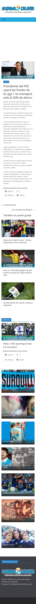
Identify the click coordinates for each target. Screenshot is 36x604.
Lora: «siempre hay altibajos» (22, 210)
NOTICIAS (6, 82)
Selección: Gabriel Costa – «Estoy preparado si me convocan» (17, 241)
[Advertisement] (18, 41)
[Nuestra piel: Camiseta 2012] (18, 484)
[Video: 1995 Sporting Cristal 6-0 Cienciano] (18, 331)
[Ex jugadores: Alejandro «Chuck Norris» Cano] (18, 458)
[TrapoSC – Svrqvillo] (18, 381)
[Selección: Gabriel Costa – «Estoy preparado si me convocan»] (18, 221)
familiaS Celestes (9, 545)
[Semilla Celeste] (18, 433)
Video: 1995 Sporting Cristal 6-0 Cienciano (17, 345)
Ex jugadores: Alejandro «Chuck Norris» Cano (16, 466)
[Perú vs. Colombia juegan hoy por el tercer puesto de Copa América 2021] (18, 251)
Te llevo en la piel (9, 415)
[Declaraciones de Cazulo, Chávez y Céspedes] (18, 284)
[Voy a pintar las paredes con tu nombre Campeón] (18, 510)
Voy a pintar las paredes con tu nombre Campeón (17, 518)
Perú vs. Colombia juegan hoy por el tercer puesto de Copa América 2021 (17, 272)
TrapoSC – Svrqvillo (9, 390)
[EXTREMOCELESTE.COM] (18, 566)
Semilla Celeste (8, 441)
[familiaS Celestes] (18, 536)
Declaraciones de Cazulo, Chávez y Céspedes (18, 303)
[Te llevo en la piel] (18, 407)
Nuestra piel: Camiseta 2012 (12, 493)
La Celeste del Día (10, 205)
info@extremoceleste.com (21, 584)
